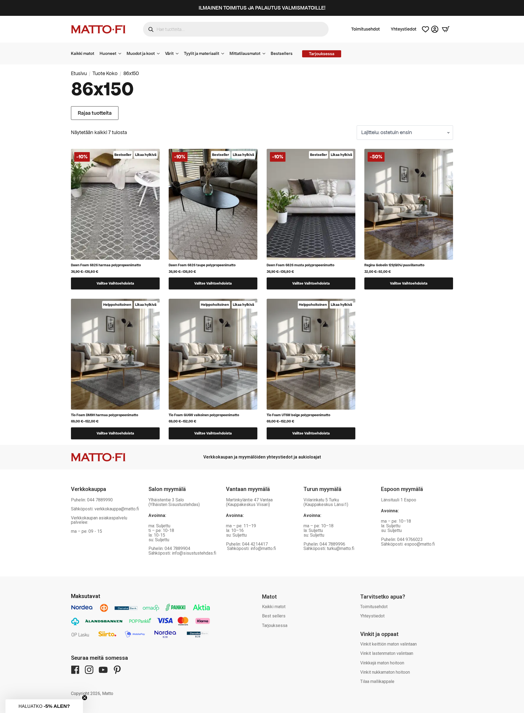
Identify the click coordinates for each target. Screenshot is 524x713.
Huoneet (108, 53)
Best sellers (273, 616)
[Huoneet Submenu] (121, 53)
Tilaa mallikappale (377, 681)
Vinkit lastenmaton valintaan (386, 653)
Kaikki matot (82, 53)
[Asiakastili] (434, 29)
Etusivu (79, 73)
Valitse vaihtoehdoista (115, 283)
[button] (44, 706)
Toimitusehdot (365, 29)
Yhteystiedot (403, 29)
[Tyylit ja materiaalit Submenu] (224, 53)
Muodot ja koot (141, 53)
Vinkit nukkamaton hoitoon (385, 672)
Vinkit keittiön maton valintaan (388, 644)
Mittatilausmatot (245, 53)
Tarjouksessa (274, 625)
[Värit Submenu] (179, 53)
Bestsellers (282, 53)
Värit (169, 53)
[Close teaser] (84, 697)
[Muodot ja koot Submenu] (160, 53)
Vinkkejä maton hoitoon (382, 662)
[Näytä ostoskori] (445, 29)
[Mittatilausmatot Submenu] (265, 53)
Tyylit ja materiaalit (201, 53)
